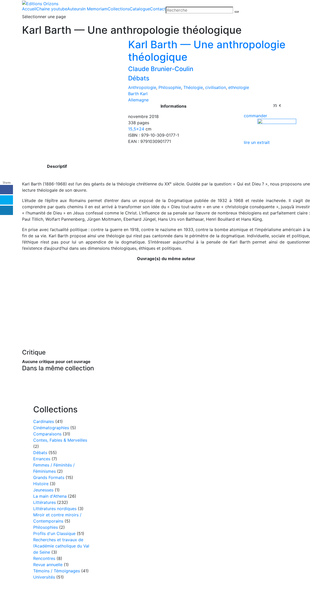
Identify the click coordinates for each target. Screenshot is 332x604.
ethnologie (238, 87)
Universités (44, 577)
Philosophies (45, 527)
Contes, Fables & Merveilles (60, 440)
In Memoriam (95, 8)
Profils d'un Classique (54, 533)
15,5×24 (136, 128)
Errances (41, 458)
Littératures (44, 502)
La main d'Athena (50, 496)
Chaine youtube (51, 8)
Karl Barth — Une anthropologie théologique (207, 50)
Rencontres (44, 558)
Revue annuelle (48, 564)
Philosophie (169, 87)
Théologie (193, 87)
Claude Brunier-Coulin (160, 69)
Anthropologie (142, 87)
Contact (158, 8)
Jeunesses (43, 489)
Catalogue (140, 8)
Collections (119, 8)
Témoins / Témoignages (56, 570)
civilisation (215, 87)
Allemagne (138, 99)
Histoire (41, 483)
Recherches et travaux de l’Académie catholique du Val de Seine (61, 546)
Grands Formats (48, 477)
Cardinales (43, 421)
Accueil (29, 8)
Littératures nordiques (55, 508)
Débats (138, 78)
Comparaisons (47, 433)
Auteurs (74, 8)
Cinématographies (51, 427)
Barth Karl (138, 93)
